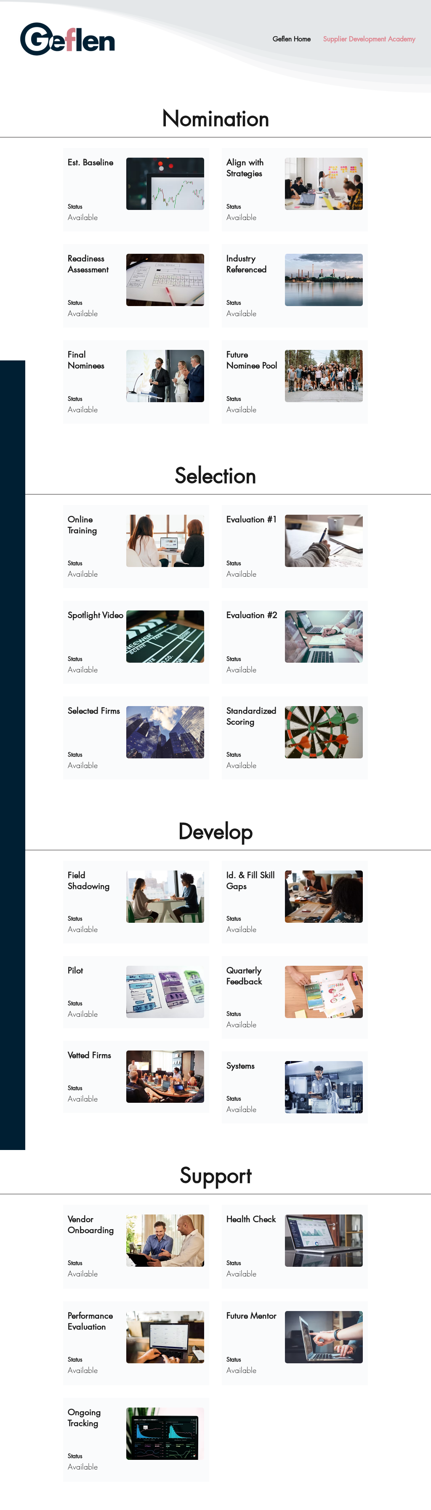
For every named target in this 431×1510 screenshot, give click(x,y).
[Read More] (136, 189)
